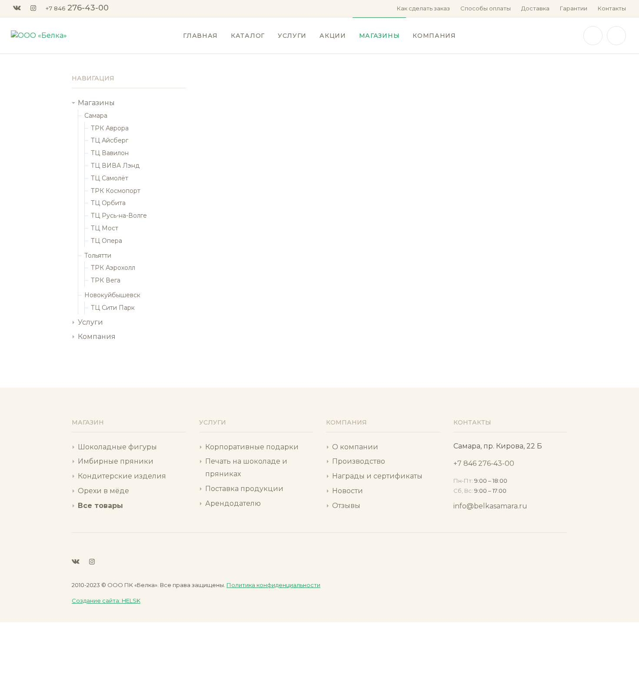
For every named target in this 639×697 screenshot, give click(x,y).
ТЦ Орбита (108, 203)
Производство (358, 461)
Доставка (535, 8)
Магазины (96, 103)
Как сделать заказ (423, 8)
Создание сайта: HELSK (106, 600)
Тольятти (97, 255)
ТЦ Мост (104, 228)
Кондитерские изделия (122, 476)
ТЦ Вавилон (110, 153)
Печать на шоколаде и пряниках (246, 467)
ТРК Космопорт (115, 191)
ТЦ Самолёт (109, 178)
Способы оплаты (485, 8)
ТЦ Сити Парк (113, 308)
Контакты (612, 8)
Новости (347, 491)
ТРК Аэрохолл (113, 268)
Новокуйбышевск (112, 295)
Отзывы (346, 505)
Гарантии (573, 8)
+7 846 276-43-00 (483, 463)
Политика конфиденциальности (273, 584)
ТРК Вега (105, 280)
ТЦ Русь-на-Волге (119, 215)
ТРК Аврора (110, 128)
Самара (95, 115)
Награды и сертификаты (377, 476)
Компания (97, 336)
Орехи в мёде (103, 491)
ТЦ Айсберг (109, 140)
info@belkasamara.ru (490, 506)
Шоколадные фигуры (117, 447)
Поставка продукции (244, 489)
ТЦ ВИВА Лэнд (115, 165)
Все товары (100, 505)
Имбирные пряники (115, 461)
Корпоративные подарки (252, 447)
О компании (355, 447)
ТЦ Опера (106, 241)
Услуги (90, 322)
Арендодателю (233, 503)
